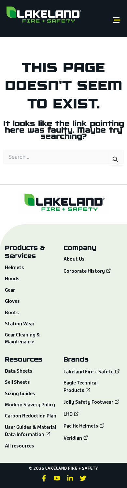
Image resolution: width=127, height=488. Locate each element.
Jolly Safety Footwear (89, 402)
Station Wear (20, 324)
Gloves (12, 301)
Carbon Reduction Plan (30, 416)
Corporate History (85, 271)
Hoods (12, 279)
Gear (10, 290)
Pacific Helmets (81, 426)
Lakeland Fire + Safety (89, 372)
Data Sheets (19, 371)
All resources (19, 446)
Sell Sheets (17, 382)
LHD (69, 414)
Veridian (73, 438)
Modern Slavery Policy (30, 405)
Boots (12, 313)
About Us (74, 259)
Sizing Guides (20, 394)
